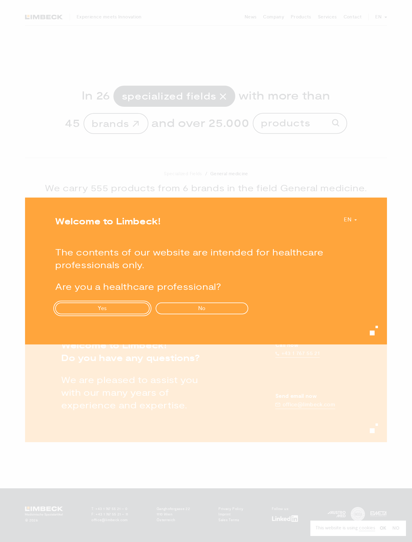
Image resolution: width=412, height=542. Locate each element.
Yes (102, 308)
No (202, 308)
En (347, 219)
